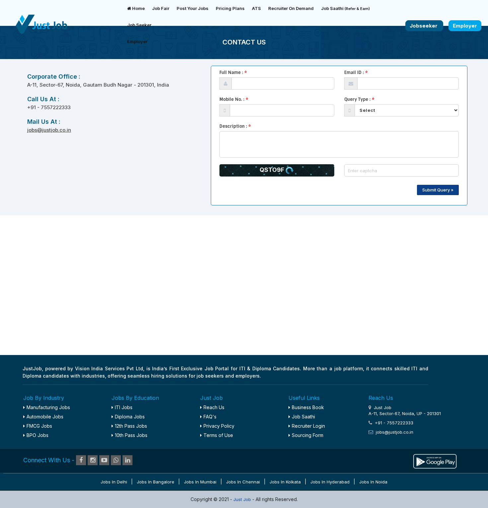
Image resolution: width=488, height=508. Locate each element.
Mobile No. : (233, 99)
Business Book (308, 407)
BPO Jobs (37, 435)
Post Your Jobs (192, 8)
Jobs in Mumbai (200, 481)
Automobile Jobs (45, 416)
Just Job (242, 499)
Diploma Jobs (130, 416)
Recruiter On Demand (291, 8)
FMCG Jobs (39, 426)
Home (138, 8)
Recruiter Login (308, 426)
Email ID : (356, 72)
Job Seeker (139, 25)
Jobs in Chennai (243, 481)
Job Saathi (345, 8)
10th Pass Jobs (131, 435)
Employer (137, 41)
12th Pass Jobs (131, 426)
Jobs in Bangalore (155, 481)
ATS (256, 8)
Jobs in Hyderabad (330, 481)
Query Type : (359, 99)
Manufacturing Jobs (48, 407)
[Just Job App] (435, 460)
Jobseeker (424, 26)
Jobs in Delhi (114, 481)
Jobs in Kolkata (285, 481)
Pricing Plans (230, 8)
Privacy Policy (218, 426)
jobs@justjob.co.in (49, 130)
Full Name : (233, 72)
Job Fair (160, 8)
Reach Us (213, 407)
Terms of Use (218, 435)
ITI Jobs (123, 407)
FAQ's (209, 416)
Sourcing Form (307, 435)
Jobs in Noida (373, 481)
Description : (235, 126)
